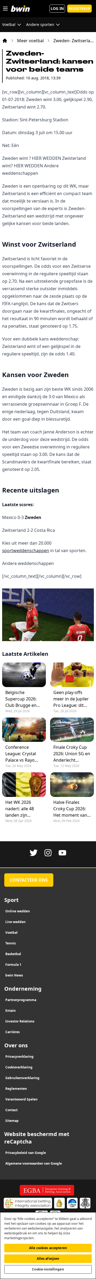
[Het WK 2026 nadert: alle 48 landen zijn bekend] (24, 784)
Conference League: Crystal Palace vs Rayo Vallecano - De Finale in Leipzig (21, 753)
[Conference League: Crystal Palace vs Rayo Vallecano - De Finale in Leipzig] (24, 730)
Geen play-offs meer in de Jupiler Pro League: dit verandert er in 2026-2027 (71, 698)
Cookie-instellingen (48, 1269)
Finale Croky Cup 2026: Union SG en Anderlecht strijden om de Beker (71, 753)
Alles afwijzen (48, 1258)
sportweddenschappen (25, 550)
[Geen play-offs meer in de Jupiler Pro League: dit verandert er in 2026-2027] (72, 674)
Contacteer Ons (29, 880)
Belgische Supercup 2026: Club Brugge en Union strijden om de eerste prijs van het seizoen (23, 698)
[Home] (4, 40)
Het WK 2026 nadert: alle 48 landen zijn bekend (19, 808)
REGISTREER (79, 8)
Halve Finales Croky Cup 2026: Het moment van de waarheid (70, 808)
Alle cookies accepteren (48, 1248)
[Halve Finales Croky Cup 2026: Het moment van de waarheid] (72, 784)
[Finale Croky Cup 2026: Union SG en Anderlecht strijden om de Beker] (72, 730)
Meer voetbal (30, 41)
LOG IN (57, 8)
